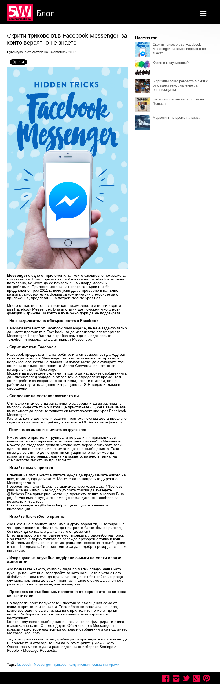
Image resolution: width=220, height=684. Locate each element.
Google (196, 678)
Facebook (166, 678)
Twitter (186, 678)
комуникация (79, 665)
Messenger (42, 665)
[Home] (31, 13)
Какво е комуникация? (171, 63)
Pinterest (206, 678)
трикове (60, 665)
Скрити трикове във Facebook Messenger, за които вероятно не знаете (179, 48)
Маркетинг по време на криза (176, 118)
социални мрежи (105, 665)
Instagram (176, 678)
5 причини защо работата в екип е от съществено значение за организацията (180, 85)
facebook (24, 665)
